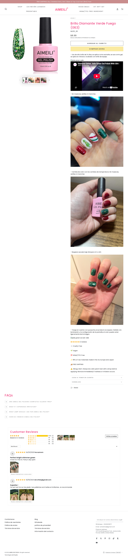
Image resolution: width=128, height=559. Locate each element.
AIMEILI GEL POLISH (14, 552)
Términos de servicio (12, 528)
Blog (36, 519)
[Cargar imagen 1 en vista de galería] (25, 80)
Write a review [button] (111, 436)
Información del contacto (44, 531)
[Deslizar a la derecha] (49, 80)
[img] (20, 452)
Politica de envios (11, 525)
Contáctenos (9, 519)
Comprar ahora (97, 49)
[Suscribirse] (122, 520)
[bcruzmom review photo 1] (14, 467)
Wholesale (38, 522)
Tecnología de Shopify (11, 555)
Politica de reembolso (13, 522)
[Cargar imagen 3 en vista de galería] (37, 80)
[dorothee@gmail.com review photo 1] (14, 494)
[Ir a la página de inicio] (61, 9)
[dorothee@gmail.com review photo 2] (26, 494)
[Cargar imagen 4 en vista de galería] (43, 80)
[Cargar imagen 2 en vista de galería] (31, 80)
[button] (5, 9)
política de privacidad (43, 525)
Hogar (73, 18)
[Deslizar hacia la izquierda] (20, 80)
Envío (72, 37)
